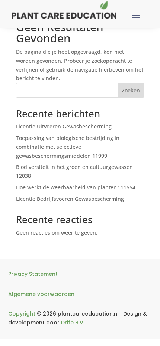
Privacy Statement (33, 274)
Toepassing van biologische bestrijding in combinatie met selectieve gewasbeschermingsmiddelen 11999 (67, 146)
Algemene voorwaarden (41, 294)
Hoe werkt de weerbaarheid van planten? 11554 (75, 187)
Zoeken (131, 90)
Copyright (21, 313)
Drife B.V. (72, 322)
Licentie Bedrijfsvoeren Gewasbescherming (70, 198)
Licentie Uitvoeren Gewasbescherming (64, 126)
